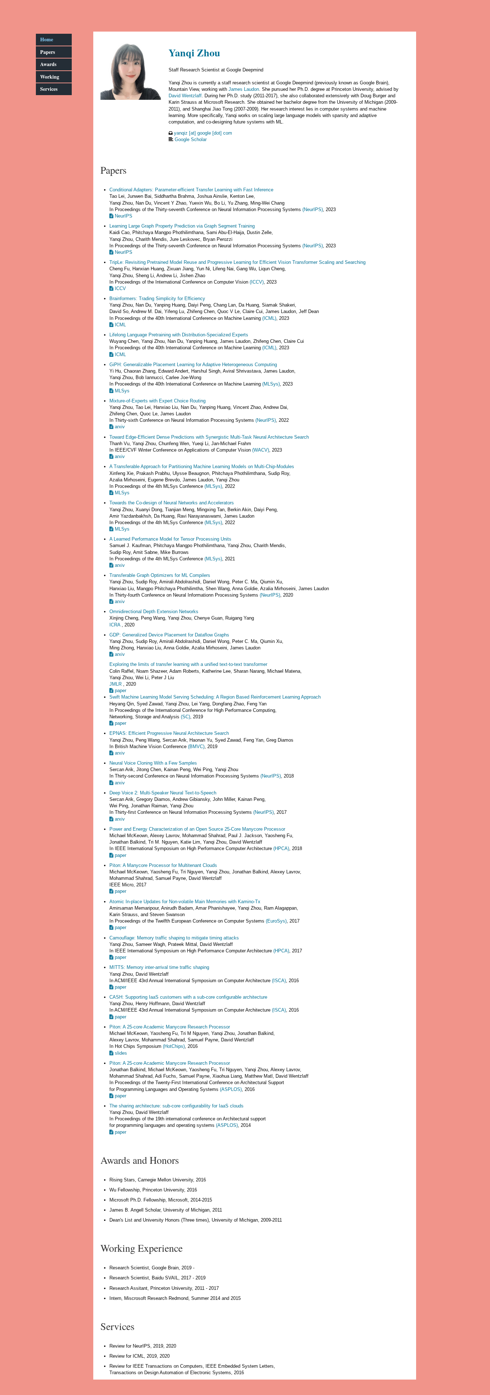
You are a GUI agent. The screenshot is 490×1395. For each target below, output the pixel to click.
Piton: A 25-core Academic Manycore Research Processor (169, 1027)
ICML (119, 324)
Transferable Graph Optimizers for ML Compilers (159, 575)
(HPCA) (281, 848)
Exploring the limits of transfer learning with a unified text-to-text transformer (188, 664)
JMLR (116, 684)
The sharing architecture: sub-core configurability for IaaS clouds (176, 1106)
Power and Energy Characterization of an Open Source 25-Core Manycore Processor (197, 829)
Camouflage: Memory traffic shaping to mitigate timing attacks (174, 938)
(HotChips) (174, 1046)
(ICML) (269, 318)
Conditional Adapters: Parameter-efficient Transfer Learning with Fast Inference (191, 189)
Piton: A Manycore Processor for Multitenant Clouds (163, 865)
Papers (47, 52)
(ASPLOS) (231, 1089)
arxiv (119, 426)
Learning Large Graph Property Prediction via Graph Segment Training (182, 226)
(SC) (185, 716)
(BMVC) (196, 746)
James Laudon (243, 89)
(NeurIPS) (312, 209)
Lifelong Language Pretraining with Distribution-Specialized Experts (178, 334)
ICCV (119, 288)
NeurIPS (122, 216)
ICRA (115, 624)
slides (120, 1053)
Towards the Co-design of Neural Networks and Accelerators (171, 502)
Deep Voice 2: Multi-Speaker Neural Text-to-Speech (162, 793)
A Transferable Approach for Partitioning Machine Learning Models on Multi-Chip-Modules (201, 466)
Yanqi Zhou (194, 52)
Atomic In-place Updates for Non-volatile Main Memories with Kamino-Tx (184, 901)
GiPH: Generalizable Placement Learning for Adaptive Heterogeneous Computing (193, 364)
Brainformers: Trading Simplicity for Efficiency (157, 298)
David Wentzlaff (185, 95)
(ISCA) (279, 980)
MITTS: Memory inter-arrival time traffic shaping (159, 967)
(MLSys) (271, 384)
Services (48, 89)
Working (49, 76)
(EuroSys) (276, 921)
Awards (48, 64)
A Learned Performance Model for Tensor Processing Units (170, 539)
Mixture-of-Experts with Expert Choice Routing (157, 400)
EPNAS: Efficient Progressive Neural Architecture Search (169, 733)
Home (46, 39)
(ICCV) (257, 282)
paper (119, 690)
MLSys (121, 390)
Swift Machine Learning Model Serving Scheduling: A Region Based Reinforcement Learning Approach (215, 697)
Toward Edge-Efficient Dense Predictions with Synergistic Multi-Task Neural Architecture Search (209, 437)
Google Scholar (191, 139)
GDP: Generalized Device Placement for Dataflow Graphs (169, 635)
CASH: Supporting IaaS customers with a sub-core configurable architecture (188, 997)
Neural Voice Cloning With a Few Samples (153, 763)
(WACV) (260, 450)
